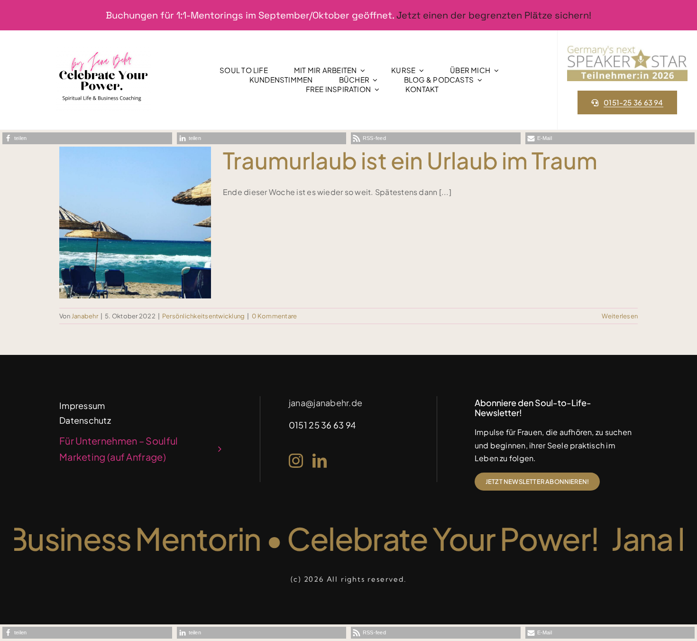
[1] (103, 51)
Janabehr (85, 316)
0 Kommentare (274, 316)
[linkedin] (319, 461)
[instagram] (296, 461)
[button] (87, 138)
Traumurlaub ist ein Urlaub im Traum (410, 160)
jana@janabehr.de (325, 402)
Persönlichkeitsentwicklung (203, 316)
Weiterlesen (620, 316)
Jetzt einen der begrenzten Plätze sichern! (493, 15)
